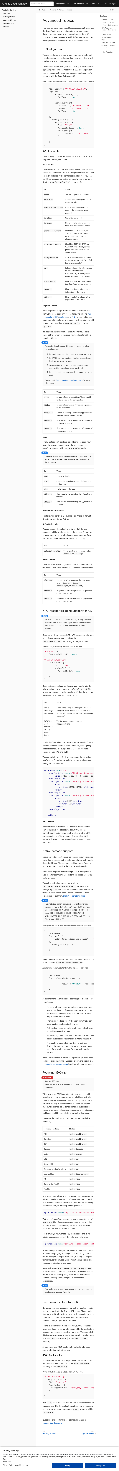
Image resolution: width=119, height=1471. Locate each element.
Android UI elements (110, 25)
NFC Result (107, 35)
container (63, 317)
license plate (48, 317)
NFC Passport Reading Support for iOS (108, 30)
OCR (56, 317)
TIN (73, 317)
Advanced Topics (9, 20)
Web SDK (95, 4)
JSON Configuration (108, 51)
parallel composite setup (57, 1064)
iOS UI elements (108, 22)
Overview (6, 13)
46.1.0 (112, 10)
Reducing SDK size (108, 42)
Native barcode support (106, 38)
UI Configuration (107, 19)
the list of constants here (74, 896)
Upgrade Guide (8, 23)
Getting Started (9, 17)
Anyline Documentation (15, 3)
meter (90, 314)
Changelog (7, 27)
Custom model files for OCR (108, 46)
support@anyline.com (52, 1423)
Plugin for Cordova (9, 10)
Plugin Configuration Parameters (69, 380)
